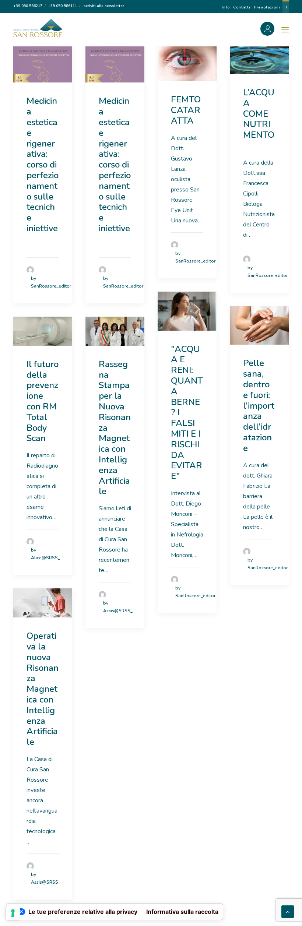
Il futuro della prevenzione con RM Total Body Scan (43, 401)
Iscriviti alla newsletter (103, 5)
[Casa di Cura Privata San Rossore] (37, 28)
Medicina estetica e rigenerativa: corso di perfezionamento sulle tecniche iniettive (43, 164)
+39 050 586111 (62, 5)
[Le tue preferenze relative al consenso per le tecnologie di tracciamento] (13, 913)
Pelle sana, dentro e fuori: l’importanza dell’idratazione (258, 405)
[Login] (271, 30)
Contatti (241, 7)
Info (225, 7)
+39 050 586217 (27, 5)
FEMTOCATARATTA (186, 110)
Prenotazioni (267, 7)
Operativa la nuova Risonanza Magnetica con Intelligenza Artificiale (43, 689)
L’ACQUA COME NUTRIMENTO (258, 119)
